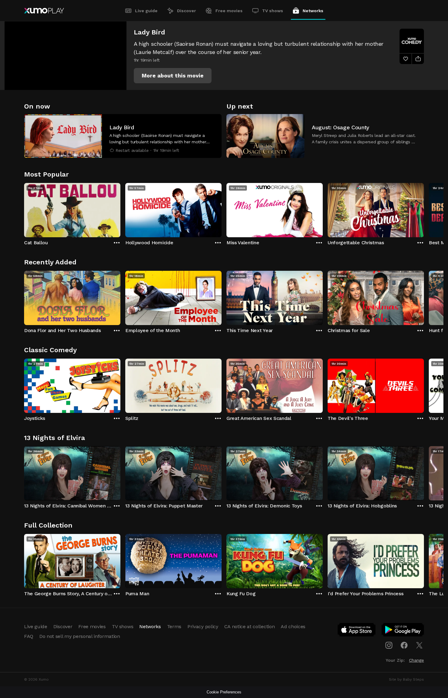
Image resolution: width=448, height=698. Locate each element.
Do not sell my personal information (79, 636)
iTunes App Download (356, 630)
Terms (174, 626)
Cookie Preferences (224, 692)
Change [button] (416, 660)
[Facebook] (404, 645)
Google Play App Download (403, 630)
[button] (173, 75)
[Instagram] (388, 645)
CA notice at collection (249, 626)
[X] (419, 645)
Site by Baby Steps (406, 679)
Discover (186, 10)
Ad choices (293, 626)
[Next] (424, 208)
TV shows (272, 10)
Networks (313, 10)
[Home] (44, 10)
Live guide (146, 10)
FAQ (28, 636)
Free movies (229, 10)
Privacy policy (202, 626)
